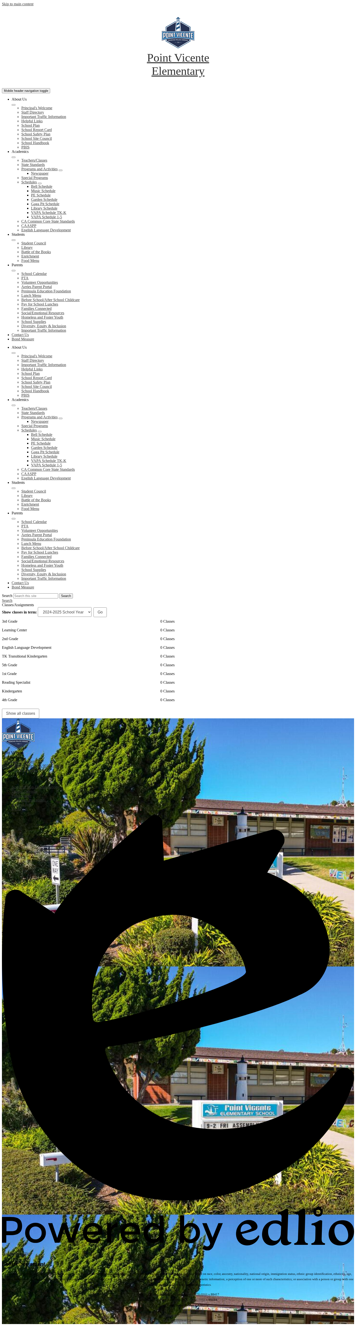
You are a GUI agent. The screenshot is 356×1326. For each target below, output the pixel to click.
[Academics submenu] (13, 157)
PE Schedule (41, 195)
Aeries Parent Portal (36, 287)
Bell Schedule (41, 186)
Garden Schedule (44, 199)
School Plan (30, 125)
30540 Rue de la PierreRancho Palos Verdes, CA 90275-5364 (31, 763)
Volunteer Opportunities (39, 282)
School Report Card (36, 130)
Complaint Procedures (178, 1315)
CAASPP (28, 226)
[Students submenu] (13, 240)
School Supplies (33, 322)
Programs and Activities (39, 169)
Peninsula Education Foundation (46, 291)
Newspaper (39, 173)
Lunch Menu (31, 295)
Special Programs (34, 178)
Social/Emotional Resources (42, 313)
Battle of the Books (36, 252)
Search (7, 596)
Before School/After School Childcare (50, 300)
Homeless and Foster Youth (42, 317)
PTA (25, 278)
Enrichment (30, 256)
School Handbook (35, 143)
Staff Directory (32, 112)
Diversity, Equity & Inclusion (43, 326)
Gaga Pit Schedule (45, 204)
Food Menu (30, 261)
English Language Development (46, 230)
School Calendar (34, 274)
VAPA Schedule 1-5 (46, 217)
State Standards (33, 165)
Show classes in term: (19, 612)
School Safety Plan (35, 134)
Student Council (33, 243)
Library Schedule (44, 208)
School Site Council (36, 138)
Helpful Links (32, 121)
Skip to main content (17, 4)
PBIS (25, 147)
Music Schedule (43, 191)
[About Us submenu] (13, 105)
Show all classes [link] (20, 713)
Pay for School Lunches (39, 304)
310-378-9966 (198, 1294)
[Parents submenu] (13, 270)
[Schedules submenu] (40, 183)
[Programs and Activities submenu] (60, 170)
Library (27, 247)
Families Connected (36, 308)
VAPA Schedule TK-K (48, 213)
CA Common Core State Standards (48, 221)
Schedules (29, 182)
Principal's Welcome (36, 108)
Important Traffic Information (43, 117)
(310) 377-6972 (26, 770)
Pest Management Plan (178, 1320)
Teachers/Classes (34, 160)
